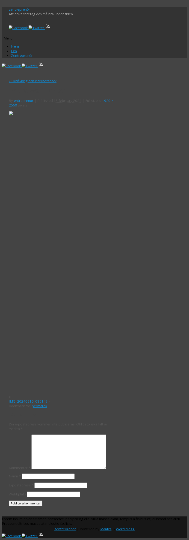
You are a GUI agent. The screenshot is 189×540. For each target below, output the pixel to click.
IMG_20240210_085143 (28, 401)
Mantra (106, 529)
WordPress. (125, 529)
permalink (39, 405)
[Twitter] (37, 27)
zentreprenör (19, 9)
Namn (15, 476)
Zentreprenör (22, 55)
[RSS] (48, 27)
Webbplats (17, 494)
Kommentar (19, 467)
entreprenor (23, 100)
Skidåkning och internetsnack (32, 81)
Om (14, 51)
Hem (15, 46)
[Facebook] (19, 27)
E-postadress (21, 485)
